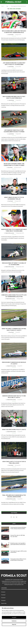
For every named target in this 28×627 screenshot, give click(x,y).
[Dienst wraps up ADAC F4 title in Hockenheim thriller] (14, 186)
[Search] (26, 2)
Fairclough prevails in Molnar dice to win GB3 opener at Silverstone (18, 559)
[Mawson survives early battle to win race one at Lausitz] (14, 384)
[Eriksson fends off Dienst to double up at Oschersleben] (14, 251)
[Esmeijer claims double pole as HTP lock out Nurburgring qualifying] (14, 283)
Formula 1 (3, 592)
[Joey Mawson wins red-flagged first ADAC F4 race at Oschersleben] (14, 51)
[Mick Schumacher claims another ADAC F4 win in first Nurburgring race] (14, 19)
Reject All (14, 624)
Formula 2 (3, 594)
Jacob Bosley (10, 34)
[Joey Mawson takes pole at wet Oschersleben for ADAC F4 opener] (14, 119)
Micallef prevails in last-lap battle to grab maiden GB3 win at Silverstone (18, 544)
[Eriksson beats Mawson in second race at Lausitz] (14, 351)
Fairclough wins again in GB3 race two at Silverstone (18, 552)
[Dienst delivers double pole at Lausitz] (14, 418)
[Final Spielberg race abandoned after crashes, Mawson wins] (14, 484)
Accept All (14, 617)
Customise (14, 620)
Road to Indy (3, 603)
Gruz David (10, 167)
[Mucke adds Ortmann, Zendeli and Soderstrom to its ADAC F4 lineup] (14, 152)
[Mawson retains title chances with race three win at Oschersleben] (14, 218)
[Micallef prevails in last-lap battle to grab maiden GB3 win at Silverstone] (5, 545)
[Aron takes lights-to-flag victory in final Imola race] (14, 450)
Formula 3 (3, 597)
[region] (14, 616)
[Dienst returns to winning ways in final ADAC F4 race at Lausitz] (14, 317)
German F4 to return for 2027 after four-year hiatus (17, 536)
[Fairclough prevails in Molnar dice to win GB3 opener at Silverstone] (5, 561)
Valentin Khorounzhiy (9, 233)
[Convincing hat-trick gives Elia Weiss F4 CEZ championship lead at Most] (5, 529)
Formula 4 (3, 600)
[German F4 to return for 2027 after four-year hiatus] (5, 537)
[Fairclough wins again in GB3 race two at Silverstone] (5, 553)
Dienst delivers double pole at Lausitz (14, 429)
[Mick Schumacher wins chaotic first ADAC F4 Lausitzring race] (14, 85)
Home (2, 6)
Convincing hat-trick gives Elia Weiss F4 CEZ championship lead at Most (18, 528)
